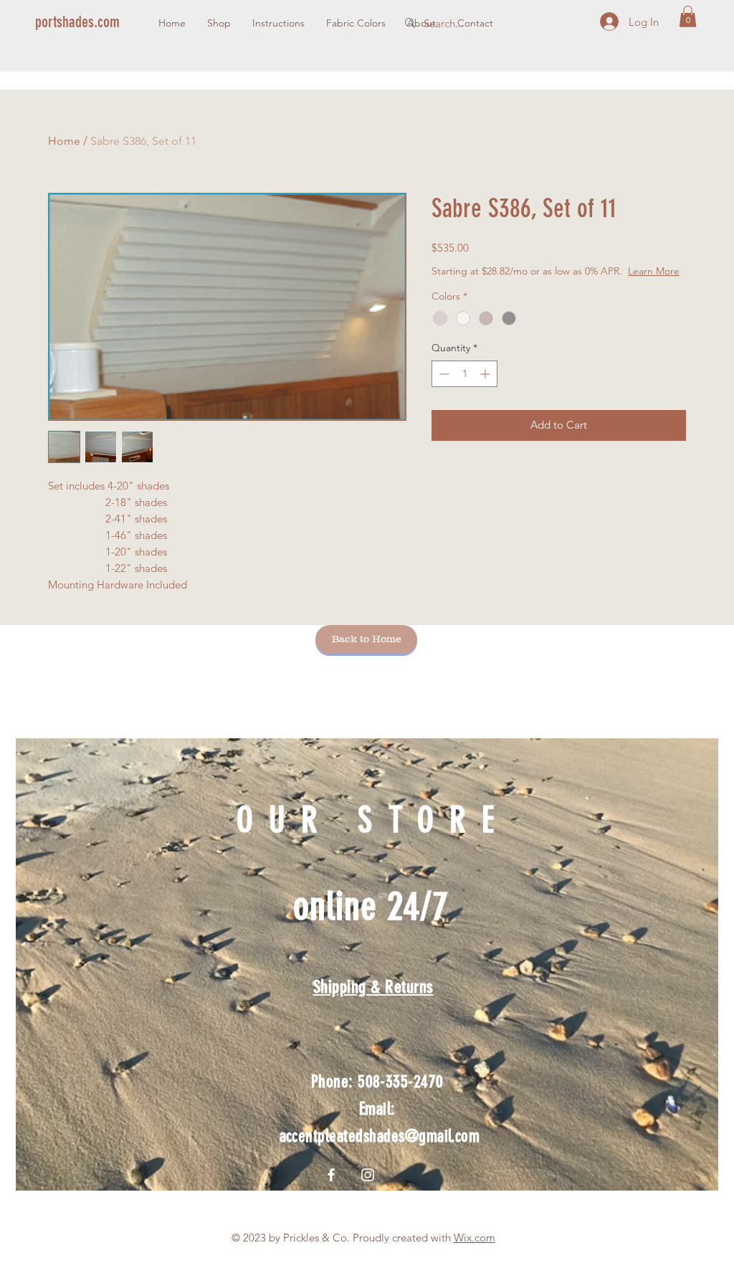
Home (64, 141)
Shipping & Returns (373, 986)
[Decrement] (443, 373)
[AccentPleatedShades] (367, 1174)
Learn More (654, 270)
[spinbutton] (464, 373)
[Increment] (486, 373)
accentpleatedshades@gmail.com (380, 1136)
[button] (688, 16)
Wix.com (474, 1237)
